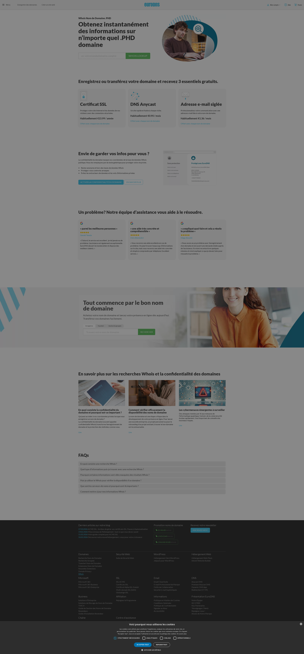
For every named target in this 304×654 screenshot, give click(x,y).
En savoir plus (182, 634)
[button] (152, 650)
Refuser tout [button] (161, 645)
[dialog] (152, 637)
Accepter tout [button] (143, 645)
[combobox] (301, 624)
